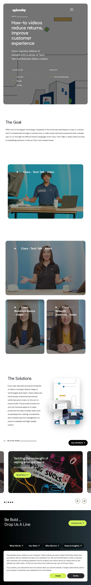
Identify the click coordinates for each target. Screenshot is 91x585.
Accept (57, 576)
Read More (21, 475)
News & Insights (72, 545)
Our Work (33, 545)
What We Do (15, 545)
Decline (75, 576)
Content (20, 77)
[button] (45, 191)
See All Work (77, 442)
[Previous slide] (77, 501)
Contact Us (76, 523)
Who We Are (51, 545)
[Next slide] (84, 501)
